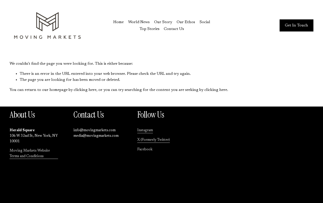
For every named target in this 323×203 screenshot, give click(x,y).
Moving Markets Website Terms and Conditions (30, 153)
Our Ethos (186, 22)
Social (205, 22)
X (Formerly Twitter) (153, 140)
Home (118, 22)
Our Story (163, 22)
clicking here (85, 90)
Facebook (144, 149)
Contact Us (174, 29)
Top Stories (149, 29)
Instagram (145, 130)
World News (139, 22)
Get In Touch (296, 25)
